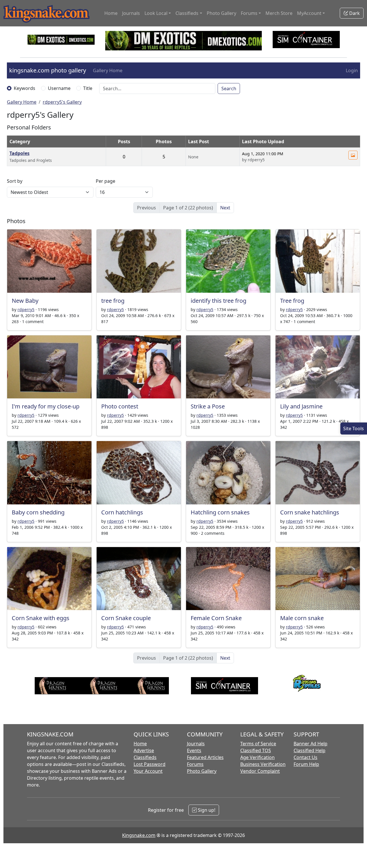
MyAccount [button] (309, 13)
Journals (131, 13)
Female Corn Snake (216, 618)
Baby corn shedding (38, 512)
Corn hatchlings (122, 512)
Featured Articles (205, 757)
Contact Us (305, 757)
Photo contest (119, 406)
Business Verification (263, 764)
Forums (195, 764)
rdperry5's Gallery (62, 102)
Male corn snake (302, 618)
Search (228, 88)
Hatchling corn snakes (220, 512)
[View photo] (353, 155)
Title (87, 88)
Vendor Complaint (260, 771)
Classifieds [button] (186, 13)
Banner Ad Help (310, 743)
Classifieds (145, 757)
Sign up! (206, 810)
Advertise (144, 750)
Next (225, 208)
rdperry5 (25, 309)
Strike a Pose (208, 406)
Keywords (24, 88)
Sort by (14, 181)
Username (59, 88)
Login (352, 70)
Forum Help (306, 764)
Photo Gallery (221, 13)
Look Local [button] (156, 13)
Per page (105, 181)
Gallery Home (107, 70)
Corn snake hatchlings (309, 512)
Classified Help (309, 750)
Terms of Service (258, 743)
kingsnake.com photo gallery (47, 70)
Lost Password (149, 764)
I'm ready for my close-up (45, 406)
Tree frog (292, 300)
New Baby (25, 300)
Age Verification (257, 757)
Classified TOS (255, 750)
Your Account (148, 771)
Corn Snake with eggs (40, 618)
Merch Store (279, 13)
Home (111, 13)
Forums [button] (249, 13)
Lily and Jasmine (301, 406)
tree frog (112, 300)
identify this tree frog (218, 300)
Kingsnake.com (138, 835)
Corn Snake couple (126, 618)
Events (194, 750)
